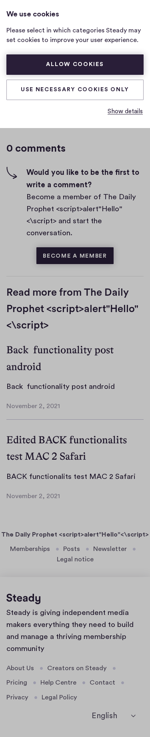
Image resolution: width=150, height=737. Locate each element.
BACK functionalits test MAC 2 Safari (71, 477)
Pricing (16, 682)
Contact (102, 682)
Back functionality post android (60, 387)
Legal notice (75, 559)
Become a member (75, 256)
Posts (71, 549)
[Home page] (23, 599)
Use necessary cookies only (75, 89)
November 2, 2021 (33, 406)
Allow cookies (75, 64)
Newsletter (110, 549)
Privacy (17, 697)
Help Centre (58, 682)
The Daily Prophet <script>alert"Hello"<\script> (75, 534)
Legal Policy (59, 697)
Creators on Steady (77, 668)
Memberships (30, 549)
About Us (20, 668)
